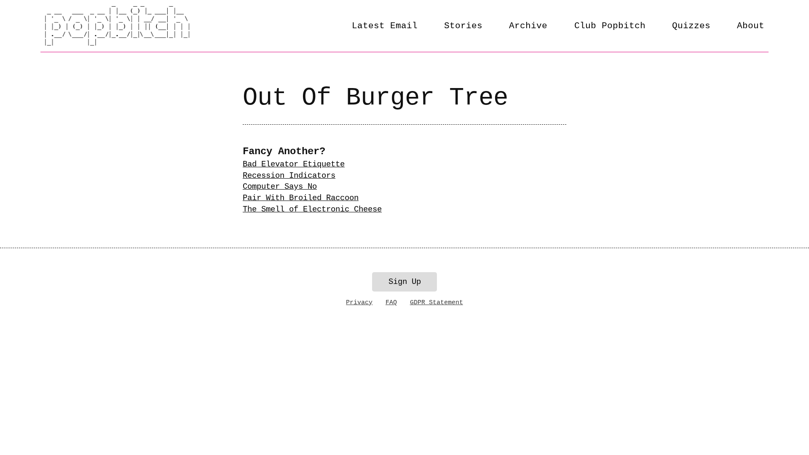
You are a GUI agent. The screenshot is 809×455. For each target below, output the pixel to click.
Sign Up (404, 281)
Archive (528, 26)
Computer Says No (280, 186)
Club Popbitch (610, 26)
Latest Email (385, 26)
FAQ (391, 302)
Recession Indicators (289, 175)
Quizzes (691, 26)
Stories (463, 26)
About (750, 26)
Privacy (359, 302)
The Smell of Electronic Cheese (312, 209)
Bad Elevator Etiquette (294, 164)
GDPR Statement (436, 302)
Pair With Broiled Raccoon (301, 198)
